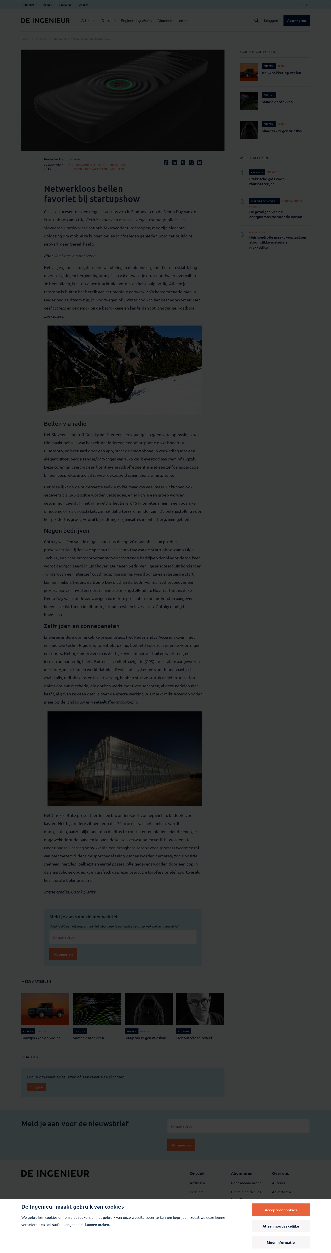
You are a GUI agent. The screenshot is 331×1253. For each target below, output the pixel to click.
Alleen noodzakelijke (281, 1225)
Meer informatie (281, 1242)
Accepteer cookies (281, 1209)
